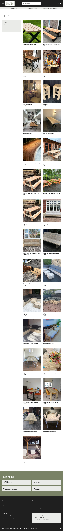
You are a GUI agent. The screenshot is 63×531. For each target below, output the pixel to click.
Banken (5, 22)
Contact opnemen (36, 503)
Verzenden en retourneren (38, 507)
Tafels (5, 27)
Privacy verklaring (26, 528)
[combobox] (31, 3)
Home (3, 12)
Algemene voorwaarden (18, 528)
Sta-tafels (6, 29)
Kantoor (4, 510)
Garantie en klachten (37, 505)
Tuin (3, 509)
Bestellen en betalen (37, 509)
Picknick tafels (7, 24)
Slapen (3, 505)
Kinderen (4, 507)
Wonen (3, 503)
